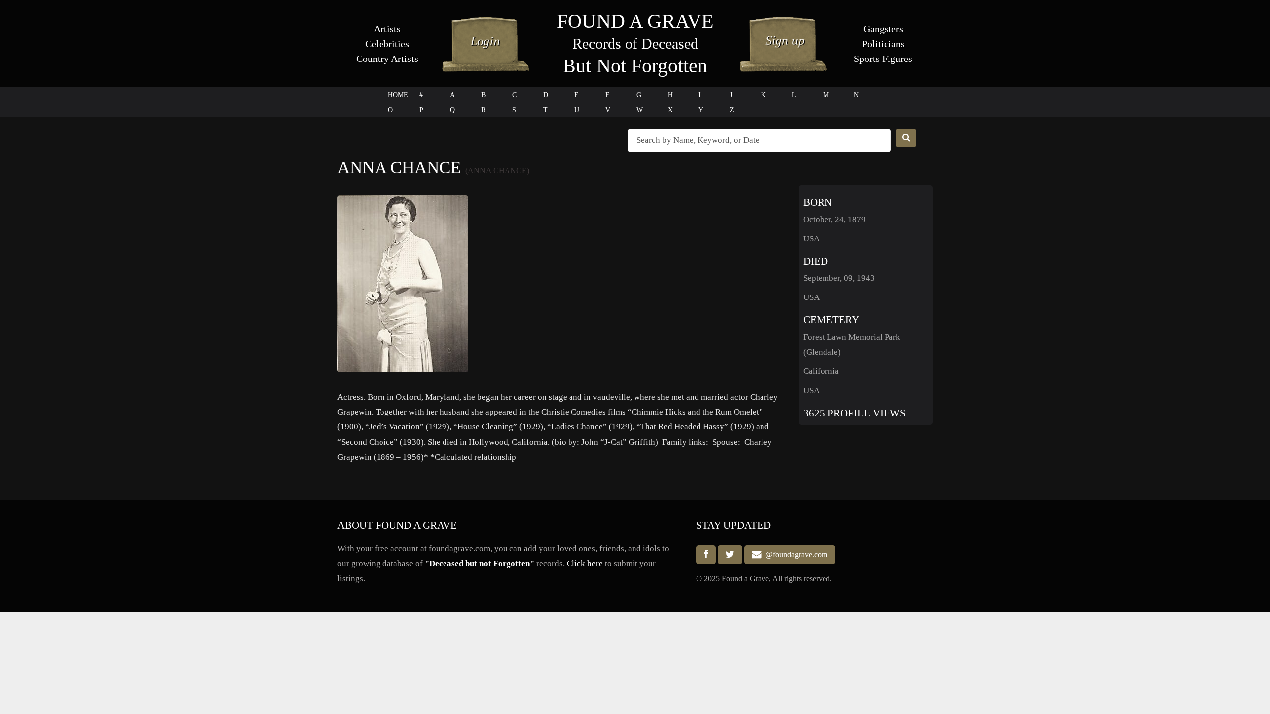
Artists (387, 28)
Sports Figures (883, 58)
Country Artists (387, 58)
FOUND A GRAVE (635, 21)
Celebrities (387, 43)
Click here (585, 563)
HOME (398, 95)
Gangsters (883, 28)
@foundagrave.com (794, 555)
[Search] (906, 138)
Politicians (883, 43)
